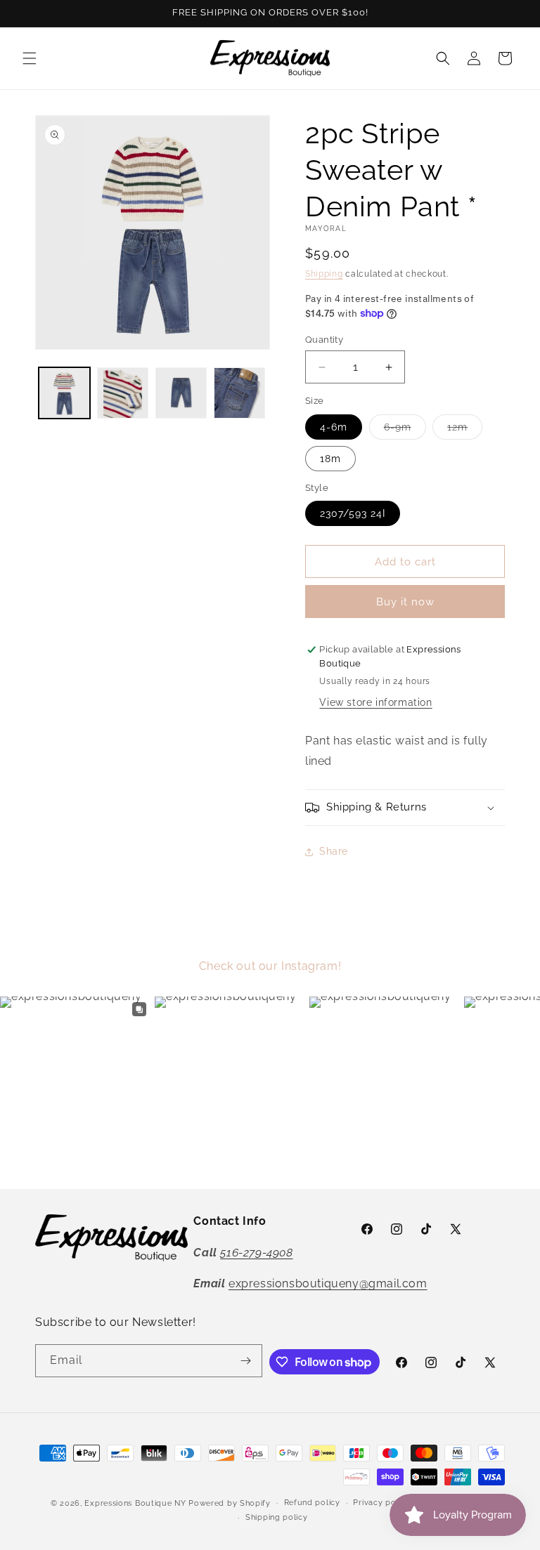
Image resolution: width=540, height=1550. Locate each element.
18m (330, 458)
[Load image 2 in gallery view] (122, 393)
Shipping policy (276, 1517)
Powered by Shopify (229, 1503)
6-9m (405, 430)
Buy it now (405, 602)
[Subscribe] (246, 1360)
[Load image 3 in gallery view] (181, 393)
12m (464, 430)
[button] (29, 58)
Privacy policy (381, 1502)
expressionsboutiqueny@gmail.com (328, 1283)
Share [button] (333, 851)
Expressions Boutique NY (135, 1503)
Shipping (324, 274)
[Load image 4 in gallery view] (239, 393)
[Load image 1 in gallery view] (64, 393)
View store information (375, 702)
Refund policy (312, 1502)
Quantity (324, 339)
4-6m (333, 427)
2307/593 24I (352, 513)
